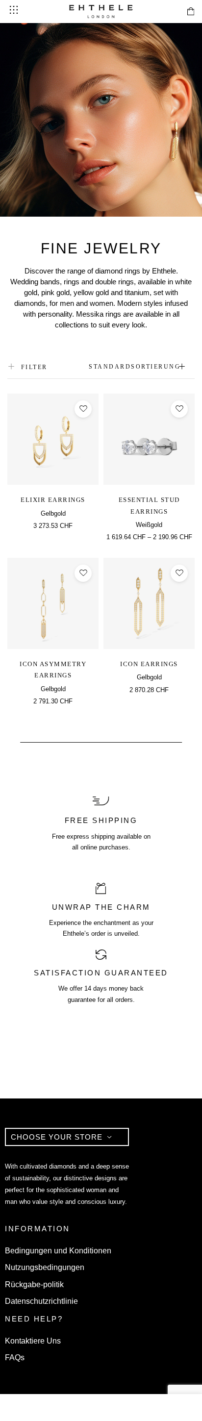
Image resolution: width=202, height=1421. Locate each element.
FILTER (34, 367)
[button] (53, 537)
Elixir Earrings (53, 499)
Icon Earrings (149, 664)
